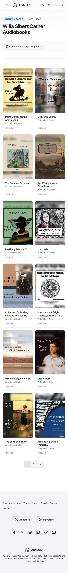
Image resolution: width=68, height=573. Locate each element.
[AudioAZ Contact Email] (53, 532)
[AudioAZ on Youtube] (38, 532)
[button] (6, 5)
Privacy (35, 503)
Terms (26, 503)
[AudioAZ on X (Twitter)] (22, 532)
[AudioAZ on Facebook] (14, 532)
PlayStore (48, 519)
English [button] (24, 46)
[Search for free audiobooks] (55, 5)
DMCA (44, 503)
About (12, 503)
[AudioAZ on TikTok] (46, 532)
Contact (53, 503)
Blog (5, 503)
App (19, 503)
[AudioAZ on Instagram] (30, 532)
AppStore (24, 519)
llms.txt (6, 508)
